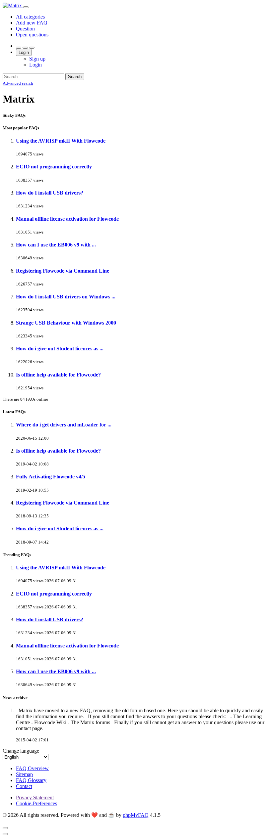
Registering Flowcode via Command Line (62, 271)
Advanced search (18, 83)
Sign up (37, 59)
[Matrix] (13, 5)
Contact (24, 786)
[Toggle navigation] (26, 7)
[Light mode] (18, 48)
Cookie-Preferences (36, 803)
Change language (21, 751)
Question (25, 28)
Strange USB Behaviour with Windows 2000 (66, 323)
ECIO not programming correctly (54, 166)
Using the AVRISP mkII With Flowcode (60, 141)
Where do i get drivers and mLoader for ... (63, 424)
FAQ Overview (32, 768)
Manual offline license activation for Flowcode (67, 219)
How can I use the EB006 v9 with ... (56, 244)
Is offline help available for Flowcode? (58, 374)
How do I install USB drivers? (49, 193)
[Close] (5, 828)
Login (24, 52)
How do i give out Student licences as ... (59, 348)
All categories (30, 17)
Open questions (32, 34)
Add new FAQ (31, 22)
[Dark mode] (25, 48)
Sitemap (24, 774)
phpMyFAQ (136, 815)
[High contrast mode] (31, 48)
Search (75, 76)
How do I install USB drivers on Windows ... (65, 296)
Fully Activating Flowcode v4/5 (50, 476)
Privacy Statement (35, 797)
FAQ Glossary (31, 780)
